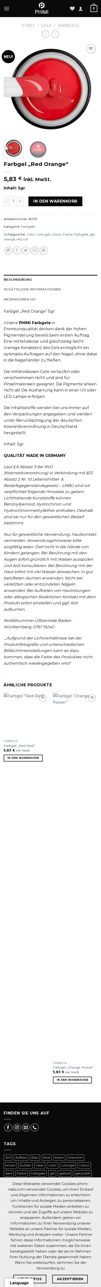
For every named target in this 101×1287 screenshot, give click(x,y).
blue (46, 1157)
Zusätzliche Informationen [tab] (32, 289)
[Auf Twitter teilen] (26, 251)
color (31, 234)
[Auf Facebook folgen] (8, 1127)
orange (9, 239)
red (19, 239)
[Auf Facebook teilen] (17, 251)
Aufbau (21, 1157)
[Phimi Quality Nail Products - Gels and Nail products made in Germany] (41, 8)
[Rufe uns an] (35, 1127)
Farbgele (68, 25)
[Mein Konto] (80, 8)
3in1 (8, 1157)
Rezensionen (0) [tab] (20, 299)
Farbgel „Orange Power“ (73, 1067)
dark (8, 1173)
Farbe (67, 234)
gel (91, 234)
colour (56, 234)
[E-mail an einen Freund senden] (35, 251)
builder (25, 1165)
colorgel (43, 234)
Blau (34, 1157)
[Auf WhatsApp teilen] (8, 251)
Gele (46, 25)
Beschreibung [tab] (18, 279)
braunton (75, 1157)
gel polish (82, 1173)
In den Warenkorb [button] (23, 758)
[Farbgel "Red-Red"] (26, 715)
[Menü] (7, 8)
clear (40, 1165)
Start (28, 25)
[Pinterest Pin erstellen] (43, 251)
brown (10, 1165)
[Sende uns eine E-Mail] (26, 1127)
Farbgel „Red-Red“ (19, 746)
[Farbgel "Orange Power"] (75, 876)
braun (59, 1157)
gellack (65, 1173)
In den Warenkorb (55, 201)
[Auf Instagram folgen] (17, 1127)
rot (25, 239)
